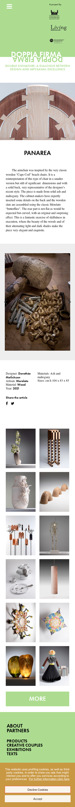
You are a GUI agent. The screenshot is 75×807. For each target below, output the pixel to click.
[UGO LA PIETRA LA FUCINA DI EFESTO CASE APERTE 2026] (21, 535)
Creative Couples (25, 745)
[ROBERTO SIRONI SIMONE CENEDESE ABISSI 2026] (21, 666)
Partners (18, 731)
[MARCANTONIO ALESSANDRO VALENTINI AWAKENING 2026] (54, 535)
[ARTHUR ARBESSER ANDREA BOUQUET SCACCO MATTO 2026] (54, 448)
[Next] (69, 302)
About (14, 726)
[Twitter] (12, 403)
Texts (12, 754)
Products (17, 741)
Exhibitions (19, 749)
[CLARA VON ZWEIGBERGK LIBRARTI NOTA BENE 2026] (54, 666)
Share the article (16, 398)
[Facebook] (7, 403)
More (37, 699)
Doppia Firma (37, 58)
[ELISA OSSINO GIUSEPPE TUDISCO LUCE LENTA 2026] (54, 579)
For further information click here (49, 779)
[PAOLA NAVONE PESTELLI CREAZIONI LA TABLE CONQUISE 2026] (21, 579)
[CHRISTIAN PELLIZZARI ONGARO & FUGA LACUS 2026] (21, 622)
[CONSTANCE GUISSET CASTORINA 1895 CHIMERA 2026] (54, 492)
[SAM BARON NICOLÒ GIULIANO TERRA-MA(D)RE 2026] (21, 492)
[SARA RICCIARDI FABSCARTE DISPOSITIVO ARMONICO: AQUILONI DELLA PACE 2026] (54, 622)
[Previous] (6, 302)
